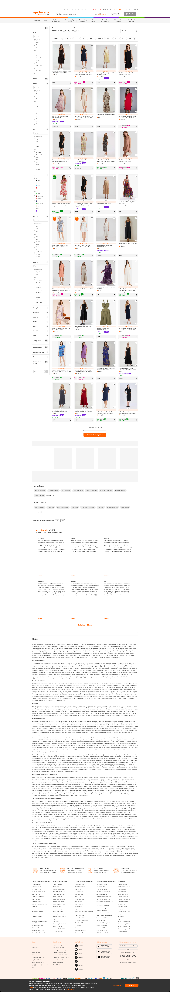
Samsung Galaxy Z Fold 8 (124, 921)
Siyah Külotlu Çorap (58, 919)
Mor (38, 211)
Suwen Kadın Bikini (79, 932)
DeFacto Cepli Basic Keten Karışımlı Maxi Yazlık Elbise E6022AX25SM (127, 289)
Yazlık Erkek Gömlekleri (58, 894)
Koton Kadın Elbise (79, 923)
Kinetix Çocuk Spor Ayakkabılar (104, 923)
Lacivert (39, 201)
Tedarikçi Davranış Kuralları (59, 952)
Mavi (38, 185)
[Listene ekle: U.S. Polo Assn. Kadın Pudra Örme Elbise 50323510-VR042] (136, 132)
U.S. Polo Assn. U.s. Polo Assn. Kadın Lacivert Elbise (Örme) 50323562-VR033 (127, 329)
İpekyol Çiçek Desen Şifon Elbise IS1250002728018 (60, 117)
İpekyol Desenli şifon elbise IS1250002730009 (81, 160)
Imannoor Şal (78, 889)
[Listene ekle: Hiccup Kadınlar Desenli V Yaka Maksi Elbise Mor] (114, 261)
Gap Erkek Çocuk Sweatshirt (103, 891)
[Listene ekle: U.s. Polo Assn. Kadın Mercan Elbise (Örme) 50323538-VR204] (70, 261)
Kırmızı (39, 188)
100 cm (37, 246)
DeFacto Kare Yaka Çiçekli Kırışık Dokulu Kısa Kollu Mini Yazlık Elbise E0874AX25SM (83, 246)
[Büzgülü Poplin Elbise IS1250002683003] (106, 188)
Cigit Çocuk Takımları (102, 925)
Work (37, 167)
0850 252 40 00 (128, 956)
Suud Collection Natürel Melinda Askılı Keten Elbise (84, 289)
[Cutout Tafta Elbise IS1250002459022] (106, 313)
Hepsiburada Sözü (122, 884)
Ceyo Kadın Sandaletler (80, 930)
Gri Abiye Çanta (57, 906)
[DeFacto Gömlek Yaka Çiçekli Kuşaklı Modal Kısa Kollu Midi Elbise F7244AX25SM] (61, 188)
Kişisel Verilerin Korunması (38, 957)
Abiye (37, 139)
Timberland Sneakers (37, 914)
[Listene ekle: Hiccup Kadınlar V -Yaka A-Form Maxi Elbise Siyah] (136, 218)
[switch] (46, 28)
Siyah (38, 180)
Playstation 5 (121, 909)
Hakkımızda (35, 945)
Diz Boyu (38, 256)
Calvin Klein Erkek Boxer (37, 925)
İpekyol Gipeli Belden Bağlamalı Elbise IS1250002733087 (106, 73)
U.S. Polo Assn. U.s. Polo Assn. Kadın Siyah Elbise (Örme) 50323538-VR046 (61, 160)
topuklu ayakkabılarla (58, 818)
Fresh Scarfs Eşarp (79, 884)
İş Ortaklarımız (35, 947)
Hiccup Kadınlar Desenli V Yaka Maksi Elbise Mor (106, 287)
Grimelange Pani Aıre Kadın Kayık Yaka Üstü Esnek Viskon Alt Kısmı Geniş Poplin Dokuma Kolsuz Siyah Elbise (83, 327)
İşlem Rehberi (56, 965)
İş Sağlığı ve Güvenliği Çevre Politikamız (41, 965)
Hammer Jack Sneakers (37, 911)
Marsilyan (38, 63)
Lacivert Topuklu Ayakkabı (59, 916)
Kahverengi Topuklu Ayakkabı (60, 924)
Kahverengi (40, 196)
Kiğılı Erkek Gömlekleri (37, 916)
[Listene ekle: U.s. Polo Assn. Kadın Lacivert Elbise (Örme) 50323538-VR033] (92, 45)
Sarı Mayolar (56, 921)
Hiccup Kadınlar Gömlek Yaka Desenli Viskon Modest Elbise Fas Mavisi (106, 369)
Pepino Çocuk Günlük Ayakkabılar (105, 915)
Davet (37, 144)
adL (36, 47)
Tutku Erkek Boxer (36, 901)
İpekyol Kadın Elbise (79, 915)
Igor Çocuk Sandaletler (102, 884)
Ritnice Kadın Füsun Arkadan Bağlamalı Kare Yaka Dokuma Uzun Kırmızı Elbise (83, 410)
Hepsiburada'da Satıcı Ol (132, 9)
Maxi (37, 231)
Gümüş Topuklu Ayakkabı (59, 889)
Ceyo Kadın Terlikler (79, 909)
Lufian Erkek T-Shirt (36, 886)
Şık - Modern (39, 152)
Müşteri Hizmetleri (107, 9)
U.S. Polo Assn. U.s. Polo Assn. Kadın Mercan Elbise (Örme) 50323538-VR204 (61, 289)
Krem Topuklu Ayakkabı (59, 914)
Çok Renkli (40, 203)
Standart (38, 241)
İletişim (33, 967)
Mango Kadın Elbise (79, 899)
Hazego (37, 72)
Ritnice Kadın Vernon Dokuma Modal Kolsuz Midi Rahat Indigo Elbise (61, 410)
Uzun (37, 228)
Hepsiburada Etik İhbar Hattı (128, 962)
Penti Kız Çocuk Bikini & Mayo (104, 896)
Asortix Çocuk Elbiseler (102, 894)
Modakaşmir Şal (79, 906)
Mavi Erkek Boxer (57, 896)
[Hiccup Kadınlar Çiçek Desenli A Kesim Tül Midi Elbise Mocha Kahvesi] (61, 57)
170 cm (37, 249)
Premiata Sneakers (36, 884)
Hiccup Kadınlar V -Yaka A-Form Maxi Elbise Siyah (128, 244)
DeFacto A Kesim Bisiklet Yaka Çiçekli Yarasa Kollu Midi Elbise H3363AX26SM (61, 329)
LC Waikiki (38, 58)
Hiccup (37, 60)
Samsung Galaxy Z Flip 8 (124, 926)
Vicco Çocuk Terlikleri (102, 918)
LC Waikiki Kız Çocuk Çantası (103, 899)
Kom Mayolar (78, 925)
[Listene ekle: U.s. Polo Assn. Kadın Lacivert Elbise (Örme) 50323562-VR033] (136, 301)
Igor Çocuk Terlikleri (101, 927)
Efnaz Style (38, 70)
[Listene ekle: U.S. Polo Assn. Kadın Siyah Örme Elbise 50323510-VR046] (136, 45)
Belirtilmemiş (39, 251)
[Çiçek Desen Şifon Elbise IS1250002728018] (61, 100)
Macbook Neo (121, 904)
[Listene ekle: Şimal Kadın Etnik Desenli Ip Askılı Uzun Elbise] (136, 176)
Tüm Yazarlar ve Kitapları (124, 886)
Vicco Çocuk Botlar (101, 920)
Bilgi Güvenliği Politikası (37, 960)
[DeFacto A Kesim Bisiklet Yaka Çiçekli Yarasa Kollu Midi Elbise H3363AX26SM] (61, 313)
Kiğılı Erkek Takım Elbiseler (38, 896)
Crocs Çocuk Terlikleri (102, 889)
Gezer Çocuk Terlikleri (102, 930)
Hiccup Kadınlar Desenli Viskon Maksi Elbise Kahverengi (106, 115)
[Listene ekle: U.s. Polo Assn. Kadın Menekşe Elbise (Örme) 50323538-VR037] (92, 343)
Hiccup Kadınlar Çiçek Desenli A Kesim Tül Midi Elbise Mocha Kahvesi (61, 71)
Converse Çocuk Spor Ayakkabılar (105, 908)
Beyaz (38, 183)
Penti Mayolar (78, 901)
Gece (37, 141)
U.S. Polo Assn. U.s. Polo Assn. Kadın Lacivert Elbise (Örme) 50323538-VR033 (83, 73)
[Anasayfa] (52, 27)
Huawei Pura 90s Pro (123, 901)
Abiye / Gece (39, 154)
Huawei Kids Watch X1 (123, 896)
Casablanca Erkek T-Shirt (38, 930)
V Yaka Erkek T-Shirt (58, 931)
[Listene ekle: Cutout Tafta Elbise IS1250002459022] (114, 301)
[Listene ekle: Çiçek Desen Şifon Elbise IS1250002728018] (70, 89)
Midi (37, 226)
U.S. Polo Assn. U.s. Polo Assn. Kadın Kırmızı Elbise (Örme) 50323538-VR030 (127, 117)
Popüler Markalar (122, 891)
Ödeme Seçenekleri (58, 960)
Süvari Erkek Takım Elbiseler (38, 891)
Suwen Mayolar (78, 927)
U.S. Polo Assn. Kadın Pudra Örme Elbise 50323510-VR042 (127, 160)
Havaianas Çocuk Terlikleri (103, 905)
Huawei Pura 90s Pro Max (124, 899)
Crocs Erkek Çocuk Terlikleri (103, 913)
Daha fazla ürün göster (95, 435)
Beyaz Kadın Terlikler (58, 911)
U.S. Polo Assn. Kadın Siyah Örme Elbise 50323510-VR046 (127, 73)
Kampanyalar (88, 9)
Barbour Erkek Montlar (37, 919)
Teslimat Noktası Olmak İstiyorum (61, 957)
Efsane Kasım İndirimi (123, 894)
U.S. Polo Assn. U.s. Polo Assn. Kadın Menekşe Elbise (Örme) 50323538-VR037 (83, 370)
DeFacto (38, 55)
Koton (37, 53)
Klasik (37, 157)
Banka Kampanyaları (58, 962)
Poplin (37, 164)
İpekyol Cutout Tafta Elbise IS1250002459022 (103, 329)
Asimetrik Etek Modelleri (59, 929)
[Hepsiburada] (40, 12)
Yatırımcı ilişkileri (36, 950)
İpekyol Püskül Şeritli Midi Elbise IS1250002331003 (104, 246)
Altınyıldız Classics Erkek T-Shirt (39, 904)
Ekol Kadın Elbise (79, 904)
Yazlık (37, 162)
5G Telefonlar (121, 916)
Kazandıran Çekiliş (122, 906)
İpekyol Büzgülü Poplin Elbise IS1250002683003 (103, 204)
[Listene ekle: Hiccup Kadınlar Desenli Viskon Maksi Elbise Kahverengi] (114, 89)
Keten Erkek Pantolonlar (59, 891)
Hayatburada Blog (57, 945)
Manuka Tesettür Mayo (80, 918)
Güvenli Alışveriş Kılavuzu (38, 962)
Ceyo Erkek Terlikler (36, 899)
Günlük (37, 146)
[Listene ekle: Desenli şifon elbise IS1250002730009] (92, 132)
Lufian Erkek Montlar (37, 909)
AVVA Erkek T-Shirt (36, 894)
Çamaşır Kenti (39, 65)
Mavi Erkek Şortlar (57, 926)
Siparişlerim (67, 9)
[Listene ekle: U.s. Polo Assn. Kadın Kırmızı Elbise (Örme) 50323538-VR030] (136, 89)
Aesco (37, 67)
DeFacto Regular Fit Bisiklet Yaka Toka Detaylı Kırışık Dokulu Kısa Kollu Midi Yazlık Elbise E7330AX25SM (84, 117)
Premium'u (41, 15)
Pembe (39, 198)
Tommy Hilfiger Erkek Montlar (39, 932)
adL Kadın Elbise (79, 891)
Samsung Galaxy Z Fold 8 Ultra (125, 924)
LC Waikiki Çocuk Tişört (102, 932)
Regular (37, 244)
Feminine (38, 169)
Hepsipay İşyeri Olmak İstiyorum (60, 950)
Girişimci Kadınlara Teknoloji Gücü (61, 955)
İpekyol (37, 42)
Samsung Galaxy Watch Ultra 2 (125, 929)
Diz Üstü (38, 254)
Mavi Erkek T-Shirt (36, 889)
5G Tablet (120, 914)
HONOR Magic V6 (122, 931)
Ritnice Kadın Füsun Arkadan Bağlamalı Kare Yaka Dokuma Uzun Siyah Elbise (127, 369)
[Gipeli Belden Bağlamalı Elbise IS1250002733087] (106, 57)
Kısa (37, 239)
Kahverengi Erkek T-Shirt (59, 904)
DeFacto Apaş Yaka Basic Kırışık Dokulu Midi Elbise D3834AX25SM (105, 412)
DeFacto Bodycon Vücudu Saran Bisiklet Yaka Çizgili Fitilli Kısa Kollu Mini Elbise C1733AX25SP (60, 246)
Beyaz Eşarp (56, 886)
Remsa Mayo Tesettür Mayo (81, 920)
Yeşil (38, 193)
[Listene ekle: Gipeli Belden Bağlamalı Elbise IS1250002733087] (114, 45)
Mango (37, 44)
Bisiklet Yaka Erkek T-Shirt (59, 909)
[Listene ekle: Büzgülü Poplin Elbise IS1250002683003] (114, 176)
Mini (37, 237)
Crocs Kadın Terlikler (80, 886)
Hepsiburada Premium (119, 9)
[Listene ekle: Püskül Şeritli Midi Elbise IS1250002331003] (114, 218)
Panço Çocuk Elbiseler (102, 910)
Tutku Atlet (34, 906)
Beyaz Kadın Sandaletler (59, 899)
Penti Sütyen (78, 896)
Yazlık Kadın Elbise (57, 884)
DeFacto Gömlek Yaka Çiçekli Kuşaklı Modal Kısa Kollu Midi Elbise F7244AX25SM (61, 204)
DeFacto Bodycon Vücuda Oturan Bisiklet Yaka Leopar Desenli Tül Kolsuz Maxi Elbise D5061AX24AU (106, 160)
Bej (38, 206)
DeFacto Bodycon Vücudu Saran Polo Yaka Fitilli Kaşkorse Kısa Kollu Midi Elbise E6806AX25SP (128, 412)
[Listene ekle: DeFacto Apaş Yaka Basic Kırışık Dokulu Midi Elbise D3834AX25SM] (114, 384)
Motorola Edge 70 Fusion (124, 911)
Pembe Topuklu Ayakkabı (59, 901)
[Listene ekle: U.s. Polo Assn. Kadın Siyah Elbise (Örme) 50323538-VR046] (70, 132)
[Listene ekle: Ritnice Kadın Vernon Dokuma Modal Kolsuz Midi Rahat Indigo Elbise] (70, 384)
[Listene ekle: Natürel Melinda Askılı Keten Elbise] (92, 261)
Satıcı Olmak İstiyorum (58, 947)
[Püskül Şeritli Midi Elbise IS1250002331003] (106, 229)
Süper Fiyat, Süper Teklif (77, 9)
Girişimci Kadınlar (97, 9)
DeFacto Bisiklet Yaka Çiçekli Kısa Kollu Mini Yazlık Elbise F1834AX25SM (61, 370)
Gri (38, 208)
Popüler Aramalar (122, 889)
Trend (37, 159)
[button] (61, 83)
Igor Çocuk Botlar (101, 886)
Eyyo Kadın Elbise (79, 894)
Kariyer (33, 955)
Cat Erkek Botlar (35, 927)
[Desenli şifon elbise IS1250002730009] (84, 144)
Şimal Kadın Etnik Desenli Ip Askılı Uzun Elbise (127, 202)
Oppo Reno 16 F (121, 919)
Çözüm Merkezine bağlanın (128, 946)
